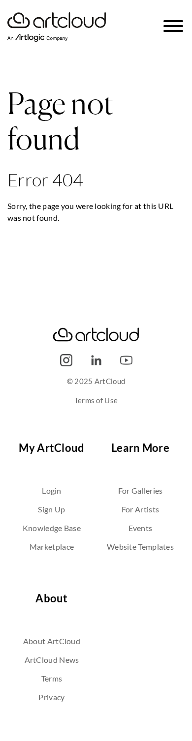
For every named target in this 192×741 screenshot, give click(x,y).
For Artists (140, 509)
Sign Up (51, 509)
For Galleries (140, 490)
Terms (52, 678)
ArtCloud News (52, 659)
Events (140, 528)
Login (52, 490)
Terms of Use (96, 400)
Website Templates (140, 546)
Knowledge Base (52, 528)
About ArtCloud (51, 641)
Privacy (51, 697)
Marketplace (52, 546)
